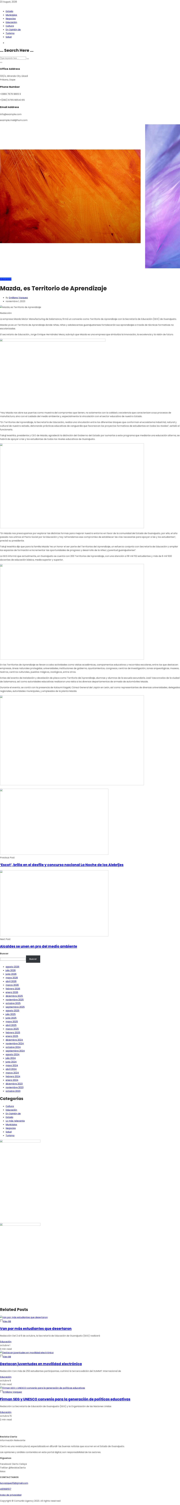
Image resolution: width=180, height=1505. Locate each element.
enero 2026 (12, 992)
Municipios (11, 15)
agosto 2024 (12, 1054)
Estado (9, 11)
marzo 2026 (12, 985)
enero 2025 (12, 1036)
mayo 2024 (12, 1065)
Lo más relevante (15, 1120)
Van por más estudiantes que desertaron (36, 1328)
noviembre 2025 (15, 999)
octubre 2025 (13, 1003)
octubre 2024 (13, 1047)
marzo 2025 (12, 1029)
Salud (9, 37)
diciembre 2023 (14, 1083)
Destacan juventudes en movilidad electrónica (41, 1364)
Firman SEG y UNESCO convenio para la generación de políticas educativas (65, 1399)
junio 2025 (11, 1018)
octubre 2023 (13, 1091)
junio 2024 (11, 1061)
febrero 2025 (13, 1032)
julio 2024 (11, 1058)
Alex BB (7, 1321)
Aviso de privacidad (10, 1495)
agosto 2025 (12, 1010)
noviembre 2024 (15, 1043)
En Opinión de (13, 29)
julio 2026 (11, 970)
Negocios (11, 18)
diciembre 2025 (14, 996)
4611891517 (5, 1489)
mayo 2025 (12, 1021)
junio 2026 (11, 974)
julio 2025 (11, 1014)
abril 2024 (11, 1069)
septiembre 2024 (15, 1050)
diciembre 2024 (14, 1039)
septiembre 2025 (15, 1007)
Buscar (4, 953)
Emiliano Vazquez (18, 297)
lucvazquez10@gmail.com (14, 1483)
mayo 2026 (12, 977)
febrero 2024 (13, 1076)
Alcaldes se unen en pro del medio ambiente (38, 946)
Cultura (10, 26)
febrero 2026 (13, 988)
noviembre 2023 (14, 1087)
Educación (11, 22)
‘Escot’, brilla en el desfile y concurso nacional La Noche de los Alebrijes (61, 864)
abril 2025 (11, 1025)
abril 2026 (11, 981)
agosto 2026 (12, 966)
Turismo (10, 33)
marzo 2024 (12, 1072)
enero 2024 (12, 1080)
